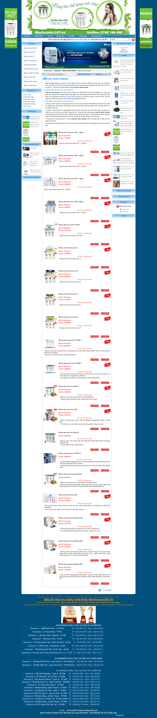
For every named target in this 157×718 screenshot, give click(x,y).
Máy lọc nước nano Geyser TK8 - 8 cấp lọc (71, 201)
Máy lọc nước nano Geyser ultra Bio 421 (70, 474)
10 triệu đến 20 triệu (29, 104)
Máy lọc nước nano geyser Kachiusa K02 (70, 564)
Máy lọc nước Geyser (52, 83)
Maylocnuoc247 (130, 715)
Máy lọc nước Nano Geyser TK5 (68, 495)
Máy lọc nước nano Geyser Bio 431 (69, 386)
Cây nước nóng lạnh (30, 65)
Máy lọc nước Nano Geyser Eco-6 (68, 271)
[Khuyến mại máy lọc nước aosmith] (76, 55)
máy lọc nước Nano (69, 96)
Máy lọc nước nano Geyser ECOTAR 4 (70, 363)
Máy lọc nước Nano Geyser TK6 (68, 409)
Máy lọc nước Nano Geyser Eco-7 (68, 294)
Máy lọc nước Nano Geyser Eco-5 (68, 248)
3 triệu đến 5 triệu (28, 99)
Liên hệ (50, 36)
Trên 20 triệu (27, 106)
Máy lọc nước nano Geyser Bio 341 (69, 432)
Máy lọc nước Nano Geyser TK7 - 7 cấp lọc (71, 132)
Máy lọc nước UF (29, 56)
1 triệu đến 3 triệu (28, 97)
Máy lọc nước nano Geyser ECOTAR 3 (70, 340)
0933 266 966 (123, 52)
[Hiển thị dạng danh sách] (94, 75)
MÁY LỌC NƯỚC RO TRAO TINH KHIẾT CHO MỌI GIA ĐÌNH (126, 124)
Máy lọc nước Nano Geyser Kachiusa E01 (71, 518)
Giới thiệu (71, 36)
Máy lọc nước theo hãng (31, 73)
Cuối (107, 590)
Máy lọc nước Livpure (30, 81)
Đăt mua (95, 151)
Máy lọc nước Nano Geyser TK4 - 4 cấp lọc (71, 155)
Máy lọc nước (39, 36)
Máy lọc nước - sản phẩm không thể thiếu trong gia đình (127, 95)
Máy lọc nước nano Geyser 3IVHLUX (70, 453)
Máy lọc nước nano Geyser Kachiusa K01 (71, 541)
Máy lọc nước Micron (30, 60)
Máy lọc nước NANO (30, 48)
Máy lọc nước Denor (30, 85)
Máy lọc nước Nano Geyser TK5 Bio (69, 225)
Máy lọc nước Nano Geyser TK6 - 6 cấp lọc (71, 178)
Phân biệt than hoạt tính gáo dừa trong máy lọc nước (126, 110)
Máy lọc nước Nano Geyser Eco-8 (68, 317)
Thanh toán (125, 211)
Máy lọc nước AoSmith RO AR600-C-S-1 (34, 155)
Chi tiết (106, 151)
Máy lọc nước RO (29, 52)
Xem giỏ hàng (125, 209)
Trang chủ (57, 70)
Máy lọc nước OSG (30, 77)
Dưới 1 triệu (27, 95)
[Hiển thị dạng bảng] (91, 75)
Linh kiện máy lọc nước (31, 69)
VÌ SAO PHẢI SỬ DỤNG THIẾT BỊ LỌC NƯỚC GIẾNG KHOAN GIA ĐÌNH (123, 161)
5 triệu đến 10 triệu (29, 101)
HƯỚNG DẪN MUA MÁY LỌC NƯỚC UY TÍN (35, 116)
